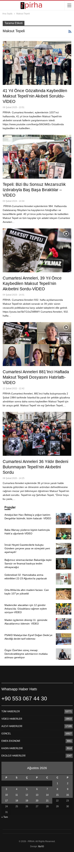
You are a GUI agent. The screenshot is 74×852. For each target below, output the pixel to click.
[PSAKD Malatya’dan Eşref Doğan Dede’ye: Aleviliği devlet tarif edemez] (63, 639)
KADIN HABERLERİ (12, 748)
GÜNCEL (6, 733)
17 (6, 800)
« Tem (4, 817)
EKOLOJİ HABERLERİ (13, 755)
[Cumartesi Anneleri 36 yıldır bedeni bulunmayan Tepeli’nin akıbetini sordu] (37, 434)
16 (67, 795)
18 (16, 800)
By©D (41, 846)
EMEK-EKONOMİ (10, 741)
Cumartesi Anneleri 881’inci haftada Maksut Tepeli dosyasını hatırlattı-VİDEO (36, 377)
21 (47, 800)
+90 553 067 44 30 (24, 698)
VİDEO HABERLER (11, 718)
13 (37, 795)
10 (6, 795)
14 (47, 795)
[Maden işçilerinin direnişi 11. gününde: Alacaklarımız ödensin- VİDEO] (63, 624)
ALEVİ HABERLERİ (11, 726)
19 (27, 800)
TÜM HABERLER (10, 711)
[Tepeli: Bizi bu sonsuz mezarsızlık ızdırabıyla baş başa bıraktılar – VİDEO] (37, 157)
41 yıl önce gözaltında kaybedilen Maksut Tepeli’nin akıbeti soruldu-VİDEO (35, 96)
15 (57, 795)
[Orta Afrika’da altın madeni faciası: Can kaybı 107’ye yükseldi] (63, 594)
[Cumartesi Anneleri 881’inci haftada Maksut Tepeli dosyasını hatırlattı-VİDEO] (37, 344)
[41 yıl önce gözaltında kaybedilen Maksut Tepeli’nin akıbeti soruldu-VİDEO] (37, 63)
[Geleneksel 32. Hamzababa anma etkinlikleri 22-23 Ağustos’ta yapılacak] (63, 579)
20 (37, 800)
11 (16, 795)
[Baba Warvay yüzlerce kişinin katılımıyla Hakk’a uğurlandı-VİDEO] (63, 534)
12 (27, 795)
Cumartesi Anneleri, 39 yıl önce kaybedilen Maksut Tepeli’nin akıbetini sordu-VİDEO (32, 283)
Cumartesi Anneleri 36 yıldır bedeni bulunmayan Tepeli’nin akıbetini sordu (35, 467)
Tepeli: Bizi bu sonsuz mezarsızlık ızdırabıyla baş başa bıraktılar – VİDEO (34, 189)
